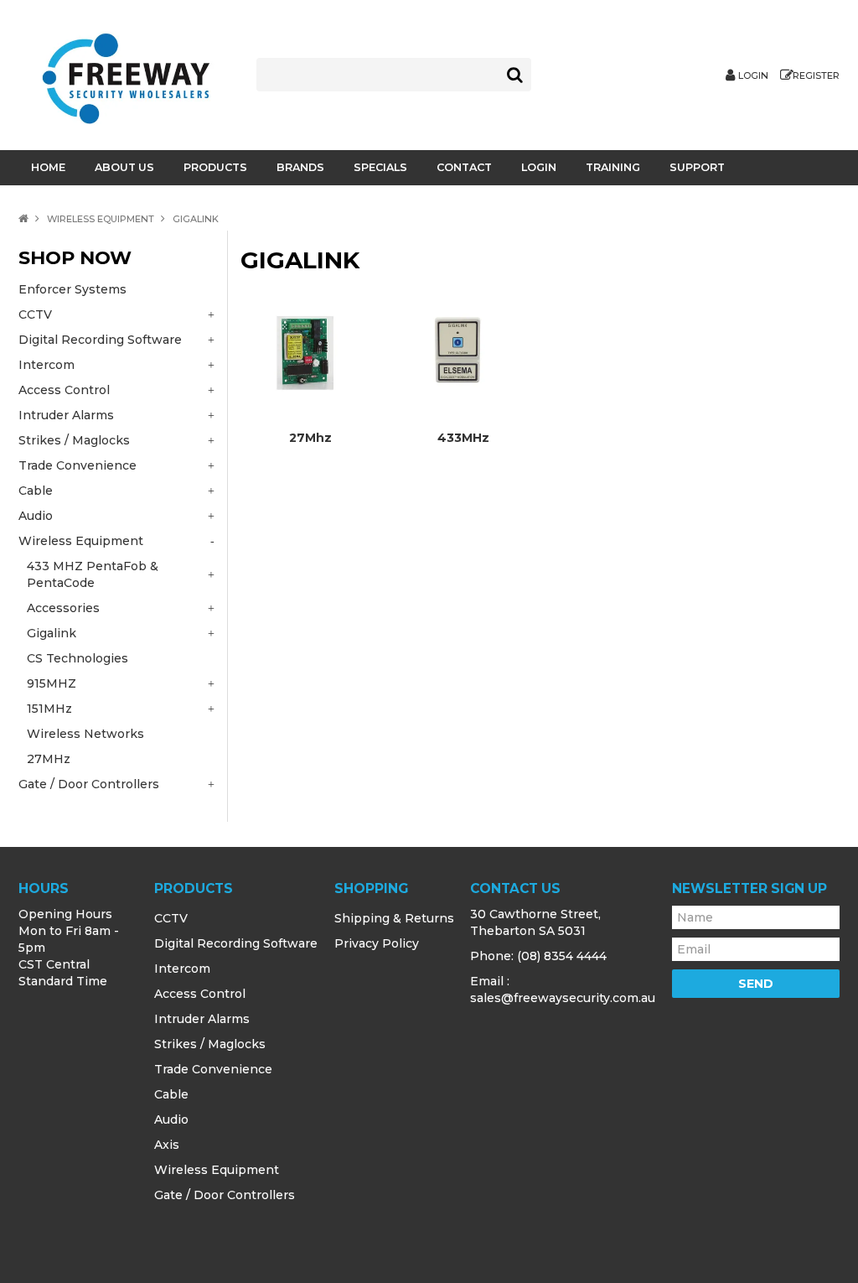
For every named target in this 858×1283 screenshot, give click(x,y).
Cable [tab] (35, 490)
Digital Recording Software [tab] (100, 339)
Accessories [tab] (63, 608)
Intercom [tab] (46, 364)
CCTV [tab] (35, 314)
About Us (124, 167)
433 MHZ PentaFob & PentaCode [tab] (92, 574)
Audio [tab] (35, 515)
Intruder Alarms (202, 1018)
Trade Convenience (213, 1069)
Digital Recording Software (236, 943)
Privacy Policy (376, 943)
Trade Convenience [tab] (77, 465)
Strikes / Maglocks (210, 1044)
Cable (171, 1094)
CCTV (171, 918)
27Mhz (310, 437)
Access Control (200, 993)
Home (48, 167)
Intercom (182, 968)
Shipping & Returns (394, 918)
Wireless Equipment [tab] (80, 540)
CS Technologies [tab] (77, 658)
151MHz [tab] (49, 708)
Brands (300, 167)
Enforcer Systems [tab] (72, 289)
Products (215, 167)
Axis (166, 1144)
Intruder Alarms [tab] (66, 415)
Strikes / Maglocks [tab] (74, 440)
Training (613, 167)
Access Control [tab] (64, 389)
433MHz (463, 437)
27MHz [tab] (48, 758)
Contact (464, 167)
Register (816, 76)
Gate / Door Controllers (224, 1194)
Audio (171, 1119)
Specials (380, 167)
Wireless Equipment (100, 219)
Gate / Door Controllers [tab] (88, 784)
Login (753, 76)
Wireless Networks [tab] (85, 733)
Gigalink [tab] (51, 633)
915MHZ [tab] (51, 683)
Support (697, 167)
